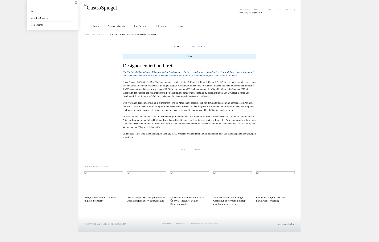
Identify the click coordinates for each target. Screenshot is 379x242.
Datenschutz (166, 224)
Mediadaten (259, 9)
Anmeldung (290, 9)
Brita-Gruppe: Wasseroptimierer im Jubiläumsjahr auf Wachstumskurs (146, 199)
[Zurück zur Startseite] (109, 11)
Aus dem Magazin (116, 26)
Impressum (180, 224)
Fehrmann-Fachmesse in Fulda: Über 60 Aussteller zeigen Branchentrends (187, 200)
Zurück (182, 150)
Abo (269, 9)
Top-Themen (140, 26)
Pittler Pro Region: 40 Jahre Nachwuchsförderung (271, 199)
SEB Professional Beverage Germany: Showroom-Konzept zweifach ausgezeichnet (229, 200)
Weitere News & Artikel (96, 166)
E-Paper (180, 26)
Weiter (197, 150)
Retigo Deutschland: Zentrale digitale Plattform (100, 199)
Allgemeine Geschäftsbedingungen (203, 224)
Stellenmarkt (160, 26)
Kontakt (277, 9)
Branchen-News (198, 46)
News (96, 26)
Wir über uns (244, 9)
